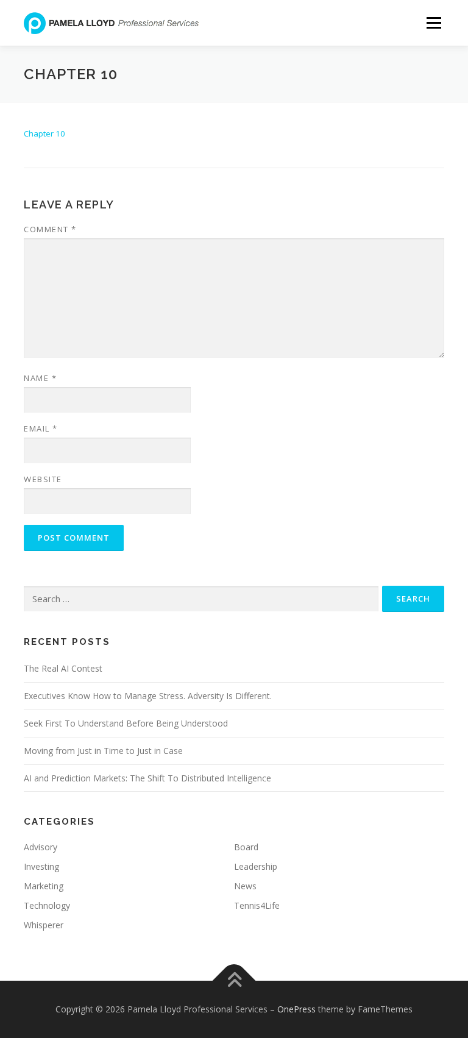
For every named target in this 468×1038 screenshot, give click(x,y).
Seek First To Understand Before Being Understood (126, 723)
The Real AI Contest (63, 668)
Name (40, 377)
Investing (41, 866)
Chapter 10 (44, 133)
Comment (50, 229)
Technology (47, 905)
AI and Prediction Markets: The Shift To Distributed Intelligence (147, 778)
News (245, 886)
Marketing (43, 886)
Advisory (40, 847)
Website (43, 479)
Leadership (255, 866)
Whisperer (43, 925)
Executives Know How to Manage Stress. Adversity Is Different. (148, 696)
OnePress (296, 1009)
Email (41, 428)
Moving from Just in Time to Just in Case (103, 750)
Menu (433, 22)
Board (246, 847)
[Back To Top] (234, 981)
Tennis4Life (257, 905)
